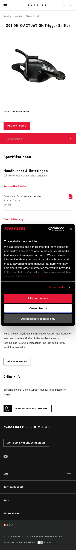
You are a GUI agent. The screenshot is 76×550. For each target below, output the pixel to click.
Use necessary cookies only (38, 318)
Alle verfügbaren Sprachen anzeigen (27, 175)
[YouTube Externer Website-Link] (6, 457)
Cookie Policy (37, 276)
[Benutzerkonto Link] (69, 5)
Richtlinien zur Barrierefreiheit (19, 542)
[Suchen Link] (64, 5)
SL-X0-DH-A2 (32, 16)
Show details (57, 287)
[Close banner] (70, 229)
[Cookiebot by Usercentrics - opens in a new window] (48, 229)
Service (38, 5)
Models (18, 16)
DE (8, 525)
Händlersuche (17, 361)
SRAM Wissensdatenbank (31, 408)
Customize (36, 308)
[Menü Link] (5, 5)
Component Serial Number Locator (23, 200)
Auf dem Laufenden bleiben (26, 443)
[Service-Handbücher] (70, 198)
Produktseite (16, 126)
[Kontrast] (40, 542)
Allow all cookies (38, 298)
